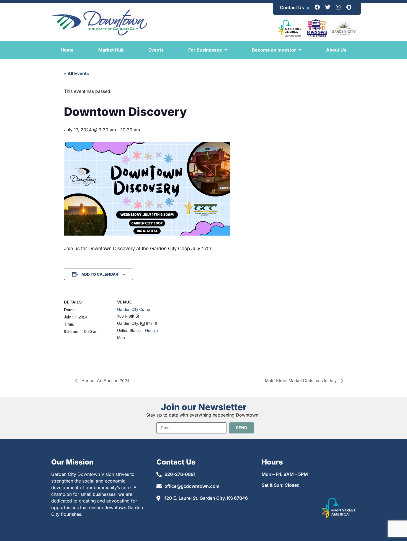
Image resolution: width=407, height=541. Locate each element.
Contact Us (292, 7)
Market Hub (111, 50)
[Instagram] (338, 7)
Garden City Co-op (133, 309)
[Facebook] (317, 7)
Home (67, 50)
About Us (336, 50)
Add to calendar (99, 274)
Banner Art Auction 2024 (105, 380)
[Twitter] (328, 7)
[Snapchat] (349, 7)
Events (156, 50)
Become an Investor (274, 50)
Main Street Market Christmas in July (301, 380)
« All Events (76, 73)
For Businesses (205, 50)
